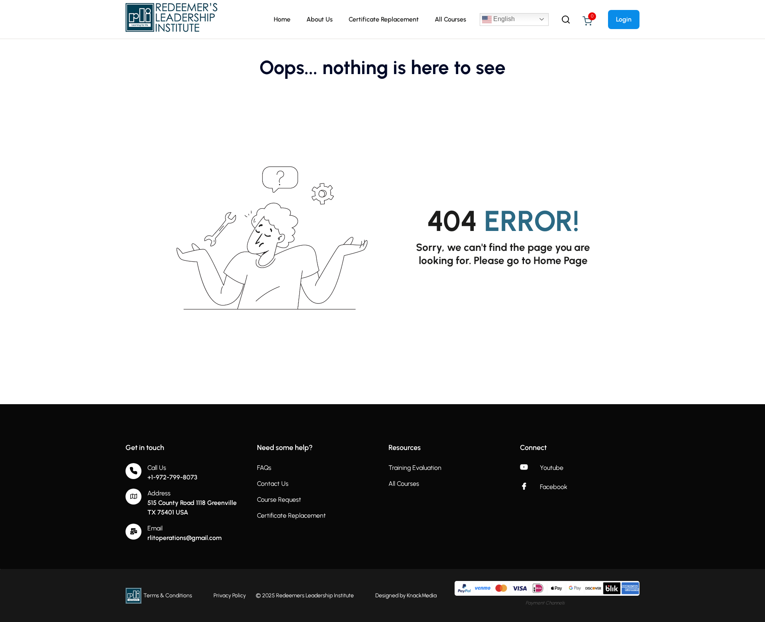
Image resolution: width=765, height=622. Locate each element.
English (503, 19)
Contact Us (272, 483)
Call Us (156, 467)
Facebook (553, 487)
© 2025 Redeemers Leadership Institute (305, 595)
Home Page (561, 260)
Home (282, 19)
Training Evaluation (414, 467)
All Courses (450, 19)
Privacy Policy (230, 595)
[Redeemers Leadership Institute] (172, 19)
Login (624, 19)
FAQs (264, 467)
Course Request (279, 499)
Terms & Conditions (167, 595)
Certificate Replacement (384, 19)
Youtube (551, 467)
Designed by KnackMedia (406, 595)
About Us (319, 19)
